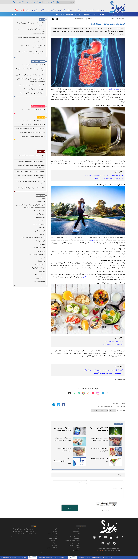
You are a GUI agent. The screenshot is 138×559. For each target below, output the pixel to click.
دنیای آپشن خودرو (40, 264)
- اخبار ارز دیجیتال (19, 534)
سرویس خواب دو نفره (39, 224)
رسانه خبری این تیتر (39, 281)
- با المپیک (55, 543)
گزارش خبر (42, 244)
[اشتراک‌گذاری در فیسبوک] (63, 405)
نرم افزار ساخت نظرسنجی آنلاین (36, 254)
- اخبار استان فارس (31, 531)
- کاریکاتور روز (76, 550)
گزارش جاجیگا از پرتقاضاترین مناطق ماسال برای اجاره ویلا (30, 128)
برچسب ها (46, 2)
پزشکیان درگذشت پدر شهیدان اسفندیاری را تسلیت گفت (30, 23)
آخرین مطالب (41, 151)
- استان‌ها (55, 531)
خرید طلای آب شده (40, 241)
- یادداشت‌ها (76, 531)
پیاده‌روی (92, 240)
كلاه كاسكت (42, 271)
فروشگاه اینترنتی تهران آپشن (37, 268)
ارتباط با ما (32, 2)
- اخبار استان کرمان (30, 534)
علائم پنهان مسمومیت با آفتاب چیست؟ (34, 89)
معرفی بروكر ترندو (40, 214)
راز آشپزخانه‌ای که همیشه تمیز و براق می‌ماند (33, 65)
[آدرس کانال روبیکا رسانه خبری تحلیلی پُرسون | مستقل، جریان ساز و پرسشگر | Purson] (83, 393)
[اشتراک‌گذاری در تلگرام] (53, 405)
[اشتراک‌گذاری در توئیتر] (58, 405)
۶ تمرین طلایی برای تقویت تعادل (113, 341)
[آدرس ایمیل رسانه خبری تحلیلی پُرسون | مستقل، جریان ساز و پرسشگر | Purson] (69, 393)
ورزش (47, 10)
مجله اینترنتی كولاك (40, 275)
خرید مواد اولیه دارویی (39, 248)
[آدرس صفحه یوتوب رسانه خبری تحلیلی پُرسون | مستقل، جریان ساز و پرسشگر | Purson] (93, 393)
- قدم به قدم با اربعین (52, 548)
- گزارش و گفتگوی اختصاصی (72, 540)
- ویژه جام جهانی (53, 538)
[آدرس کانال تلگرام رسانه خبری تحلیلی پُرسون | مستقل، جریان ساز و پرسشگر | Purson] (102, 393)
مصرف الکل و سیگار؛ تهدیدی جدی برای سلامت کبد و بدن (30, 75)
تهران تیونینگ (41, 261)
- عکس (78, 548)
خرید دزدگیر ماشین (40, 231)
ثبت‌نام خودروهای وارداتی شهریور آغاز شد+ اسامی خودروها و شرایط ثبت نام (76, 14)
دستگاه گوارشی (104, 411)
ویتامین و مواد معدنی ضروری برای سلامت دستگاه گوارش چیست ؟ (99, 440)
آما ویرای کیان (101, 550)
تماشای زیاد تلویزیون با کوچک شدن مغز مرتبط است (31, 93)
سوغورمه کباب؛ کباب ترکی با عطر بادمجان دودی (32, 132)
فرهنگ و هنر (78, 10)
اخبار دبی (42, 234)
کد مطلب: (120, 404)
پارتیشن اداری (41, 221)
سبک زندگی (113, 19)
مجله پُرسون (35, 10)
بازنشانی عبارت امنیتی (106, 510)
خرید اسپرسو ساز (40, 217)
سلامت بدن (95, 411)
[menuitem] (102, 10)
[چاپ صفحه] (57, 19)
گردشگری (53, 10)
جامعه (97, 10)
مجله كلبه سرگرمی (40, 278)
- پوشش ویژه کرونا (53, 534)
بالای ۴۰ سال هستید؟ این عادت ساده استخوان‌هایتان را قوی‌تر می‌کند (103, 175)
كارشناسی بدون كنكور (39, 211)
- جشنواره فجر (54, 540)
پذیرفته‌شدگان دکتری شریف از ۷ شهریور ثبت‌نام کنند (31, 161)
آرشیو (52, 2)
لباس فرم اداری (41, 251)
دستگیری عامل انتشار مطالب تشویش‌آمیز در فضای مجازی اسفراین (23, 557)
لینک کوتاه (119, 406)
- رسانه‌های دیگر (75, 543)
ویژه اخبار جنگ (18, 10)
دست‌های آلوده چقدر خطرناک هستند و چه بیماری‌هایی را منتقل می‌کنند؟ (62, 440)
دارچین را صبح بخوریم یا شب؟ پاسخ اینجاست (33, 136)
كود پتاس (42, 198)
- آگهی (56, 529)
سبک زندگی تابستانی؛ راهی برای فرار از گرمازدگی (32, 85)
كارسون (43, 258)
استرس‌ (85, 277)
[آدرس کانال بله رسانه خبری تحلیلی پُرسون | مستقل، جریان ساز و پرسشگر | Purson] (79, 393)
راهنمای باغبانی (41, 201)
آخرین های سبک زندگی (38, 61)
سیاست (86, 10)
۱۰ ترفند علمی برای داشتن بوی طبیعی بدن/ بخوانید (108, 178)
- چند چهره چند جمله (74, 536)
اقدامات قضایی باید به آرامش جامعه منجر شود (33, 46)
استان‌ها (27, 10)
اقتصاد (92, 10)
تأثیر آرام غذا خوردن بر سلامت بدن (113, 344)
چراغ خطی (42, 227)
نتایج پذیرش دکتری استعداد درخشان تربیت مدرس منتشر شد (110, 557)
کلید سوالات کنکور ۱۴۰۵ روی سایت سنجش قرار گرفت (30, 171)
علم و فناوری (61, 10)
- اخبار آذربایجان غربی (30, 529)
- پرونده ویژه (76, 538)
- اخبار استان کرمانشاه (18, 529)
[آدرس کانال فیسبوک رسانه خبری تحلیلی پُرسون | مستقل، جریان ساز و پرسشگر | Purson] (107, 393)
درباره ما (39, 2)
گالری (42, 10)
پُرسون (102, 10)
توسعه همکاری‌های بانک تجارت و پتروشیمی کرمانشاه (31, 52)
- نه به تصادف (54, 545)
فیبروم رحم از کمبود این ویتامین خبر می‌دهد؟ (33, 121)
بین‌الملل (69, 10)
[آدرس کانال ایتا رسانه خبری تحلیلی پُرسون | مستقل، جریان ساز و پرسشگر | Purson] (88, 393)
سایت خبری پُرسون (113, 89)
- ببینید (78, 534)
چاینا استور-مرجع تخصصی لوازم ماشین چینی (33, 237)
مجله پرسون (41, 117)
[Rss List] (13, 2)
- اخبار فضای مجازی (18, 531)
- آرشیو (56, 536)
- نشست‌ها (77, 529)
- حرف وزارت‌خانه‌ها (75, 545)
